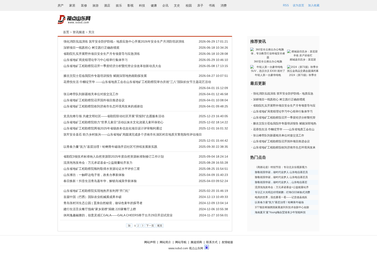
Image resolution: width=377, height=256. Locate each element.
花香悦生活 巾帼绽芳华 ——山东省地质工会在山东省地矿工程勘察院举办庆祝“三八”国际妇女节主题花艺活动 (137, 82)
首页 (66, 32)
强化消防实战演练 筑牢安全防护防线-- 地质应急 (283, 93)
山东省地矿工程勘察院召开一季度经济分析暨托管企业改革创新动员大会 (112, 66)
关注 (91, 32)
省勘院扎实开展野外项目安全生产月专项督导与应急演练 (101, 53)
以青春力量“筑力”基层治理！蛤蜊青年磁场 (279, 202)
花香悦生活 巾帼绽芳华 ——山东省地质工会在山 (283, 129)
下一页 (150, 225)
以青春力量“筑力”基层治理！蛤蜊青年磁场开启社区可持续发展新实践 (110, 146)
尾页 (159, 225)
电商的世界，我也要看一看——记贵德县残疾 (281, 197)
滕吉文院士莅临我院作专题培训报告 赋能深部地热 (284, 123)
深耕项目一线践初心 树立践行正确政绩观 (91, 47)
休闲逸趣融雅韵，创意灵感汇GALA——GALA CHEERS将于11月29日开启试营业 (118, 215)
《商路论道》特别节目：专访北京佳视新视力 (281, 167)
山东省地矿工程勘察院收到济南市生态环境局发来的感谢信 (103, 106)
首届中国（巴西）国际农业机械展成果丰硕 (92, 197)
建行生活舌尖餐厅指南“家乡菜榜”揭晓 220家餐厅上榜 (99, 209)
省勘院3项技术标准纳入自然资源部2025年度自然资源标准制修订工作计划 (113, 156)
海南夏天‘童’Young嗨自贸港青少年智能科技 (280, 212)
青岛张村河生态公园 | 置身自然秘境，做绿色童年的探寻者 (102, 203)
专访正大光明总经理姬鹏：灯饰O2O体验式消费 (282, 192)
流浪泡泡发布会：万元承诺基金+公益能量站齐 (282, 187)
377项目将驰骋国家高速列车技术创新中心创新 (282, 207)
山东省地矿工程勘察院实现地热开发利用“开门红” (96, 190)
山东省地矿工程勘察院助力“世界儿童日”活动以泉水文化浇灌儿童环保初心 (113, 122)
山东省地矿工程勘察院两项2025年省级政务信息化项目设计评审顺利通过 (112, 128)
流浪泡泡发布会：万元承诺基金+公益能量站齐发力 (97, 162)
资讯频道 (79, 32)
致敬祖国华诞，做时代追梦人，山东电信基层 (281, 182)
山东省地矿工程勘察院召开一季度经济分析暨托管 (284, 117)
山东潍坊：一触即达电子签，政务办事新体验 (94, 175)
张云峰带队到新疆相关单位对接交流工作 (90, 94)
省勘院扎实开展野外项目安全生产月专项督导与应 (284, 105)
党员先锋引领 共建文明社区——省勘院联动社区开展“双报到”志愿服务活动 (113, 116)
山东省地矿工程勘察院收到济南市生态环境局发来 (284, 147)
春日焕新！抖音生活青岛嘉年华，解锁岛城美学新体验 (100, 181)
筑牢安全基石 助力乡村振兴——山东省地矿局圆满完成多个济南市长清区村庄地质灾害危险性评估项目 (132, 134)
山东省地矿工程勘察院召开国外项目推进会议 (94, 100)
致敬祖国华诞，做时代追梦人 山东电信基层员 (281, 172)
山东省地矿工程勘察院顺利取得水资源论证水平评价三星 (101, 168)
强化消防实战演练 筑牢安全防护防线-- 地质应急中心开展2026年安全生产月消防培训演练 (123, 41)
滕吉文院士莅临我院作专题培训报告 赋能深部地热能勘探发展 (105, 75)
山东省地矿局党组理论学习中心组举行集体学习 (95, 60)
